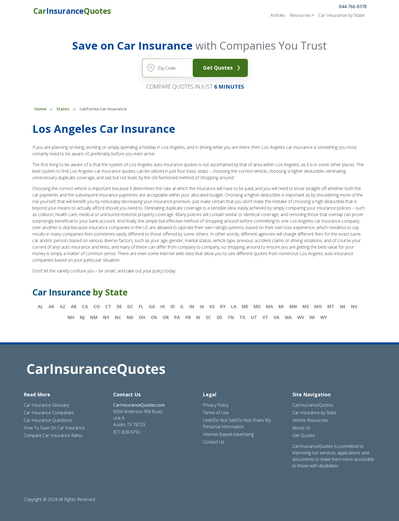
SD (219, 317)
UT (254, 317)
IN (191, 307)
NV (354, 307)
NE (343, 307)
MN (293, 307)
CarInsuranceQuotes (312, 405)
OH (142, 317)
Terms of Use (216, 413)
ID (172, 307)
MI (281, 307)
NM (94, 317)
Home (40, 108)
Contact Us (213, 442)
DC (130, 307)
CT (108, 307)
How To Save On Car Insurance (54, 428)
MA (269, 307)
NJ (82, 317)
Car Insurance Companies (49, 413)
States (62, 108)
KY (223, 307)
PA (177, 317)
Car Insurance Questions (48, 420)
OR (166, 317)
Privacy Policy (216, 405)
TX (242, 317)
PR (188, 317)
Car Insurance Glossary (46, 405)
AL (40, 307)
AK (51, 307)
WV (300, 317)
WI (312, 317)
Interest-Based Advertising (228, 434)
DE (119, 307)
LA (233, 307)
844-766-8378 (353, 6)
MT (330, 307)
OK (154, 317)
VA (276, 317)
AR (74, 307)
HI (162, 307)
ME (245, 307)
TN (230, 317)
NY (106, 317)
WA (288, 317)
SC (208, 317)
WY (323, 317)
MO (318, 307)
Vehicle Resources (310, 420)
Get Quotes (218, 67)
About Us (301, 428)
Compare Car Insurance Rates (53, 435)
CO (96, 307)
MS (305, 307)
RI (198, 317)
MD (257, 307)
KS (212, 307)
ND (130, 317)
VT (265, 317)
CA (85, 307)
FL (141, 307)
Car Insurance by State (314, 413)
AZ (62, 307)
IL (182, 307)
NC (118, 317)
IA (202, 307)
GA (152, 307)
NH (71, 317)
